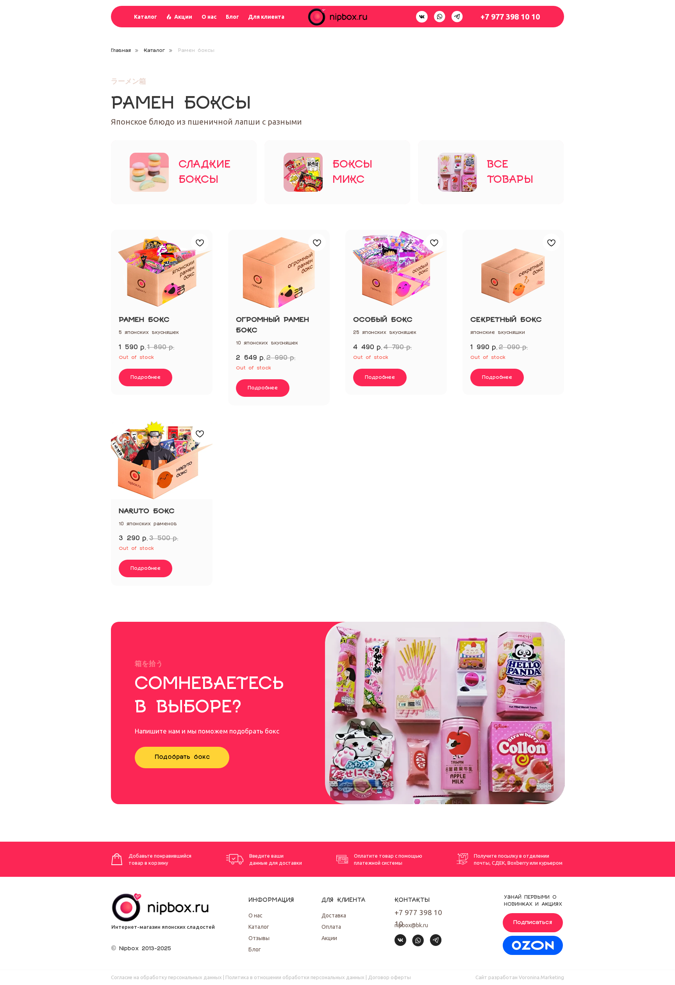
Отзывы (259, 938)
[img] (533, 945)
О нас (209, 17)
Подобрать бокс (182, 757)
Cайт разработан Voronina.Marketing (519, 977)
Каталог (145, 17)
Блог (232, 17)
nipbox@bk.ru (411, 925)
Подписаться (532, 922)
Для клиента (266, 17)
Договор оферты (389, 977)
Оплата (331, 927)
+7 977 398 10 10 (510, 16)
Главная (121, 51)
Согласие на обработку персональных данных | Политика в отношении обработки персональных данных (237, 977)
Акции (183, 17)
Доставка (333, 915)
